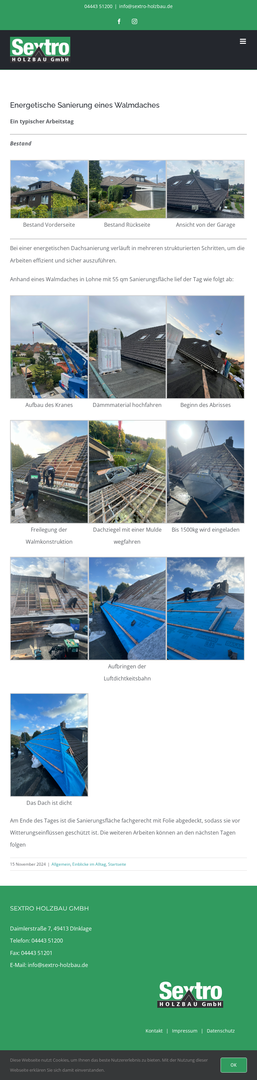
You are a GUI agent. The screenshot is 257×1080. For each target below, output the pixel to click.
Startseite (117, 864)
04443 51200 (47, 940)
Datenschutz (221, 1031)
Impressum (184, 1031)
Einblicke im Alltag (89, 864)
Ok (234, 1065)
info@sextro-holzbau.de (146, 6)
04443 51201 (37, 953)
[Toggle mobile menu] (243, 41)
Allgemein (61, 864)
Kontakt (154, 1031)
